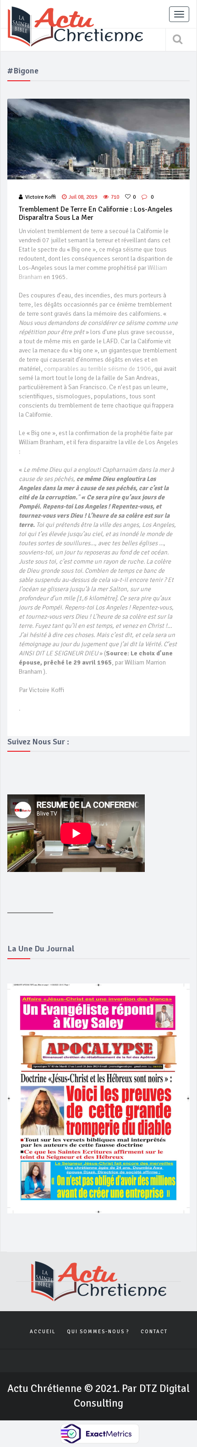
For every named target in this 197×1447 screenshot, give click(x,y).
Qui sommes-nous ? (98, 1332)
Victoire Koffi (40, 197)
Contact (154, 1332)
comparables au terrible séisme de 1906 (97, 369)
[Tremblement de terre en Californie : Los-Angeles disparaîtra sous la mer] (98, 139)
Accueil (42, 1332)
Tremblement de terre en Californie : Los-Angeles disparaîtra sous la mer (95, 213)
